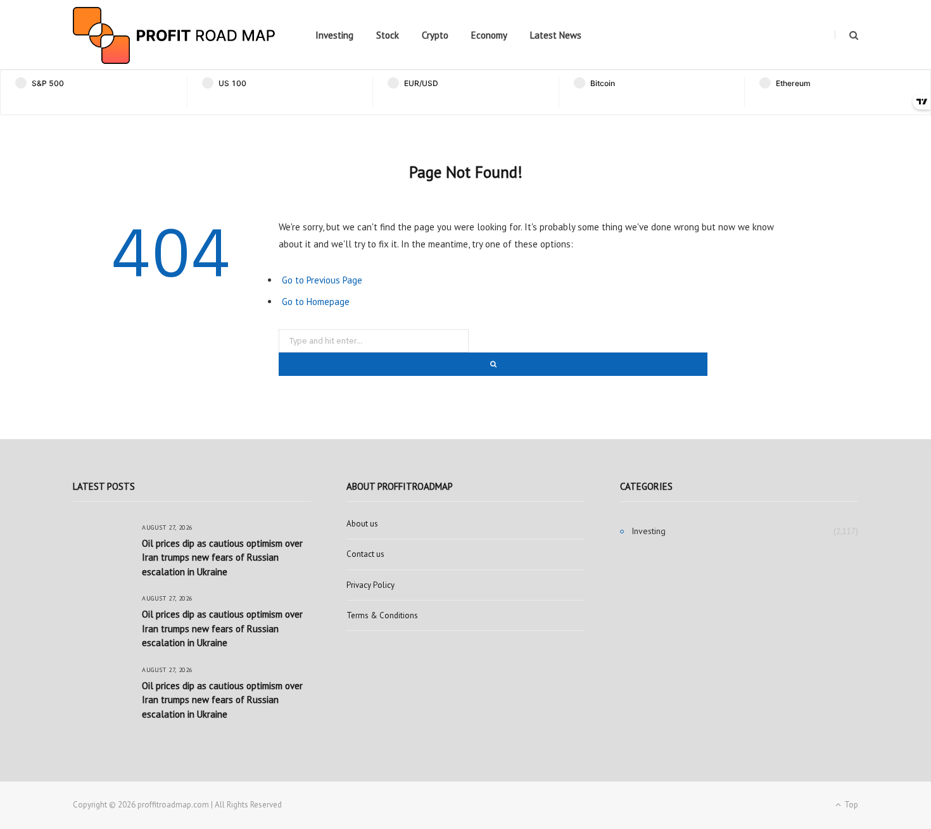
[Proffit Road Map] (174, 35)
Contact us (365, 554)
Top (850, 804)
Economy (489, 35)
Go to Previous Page (322, 280)
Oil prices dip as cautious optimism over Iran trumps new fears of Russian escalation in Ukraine (222, 557)
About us (362, 523)
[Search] (846, 35)
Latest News (555, 35)
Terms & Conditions (382, 615)
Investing (334, 35)
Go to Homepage (316, 302)
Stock (387, 35)
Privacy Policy (370, 585)
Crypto (435, 35)
